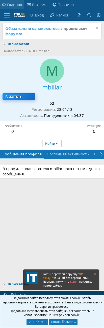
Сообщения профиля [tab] (22, 153)
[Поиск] (89, 15)
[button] (98, 15)
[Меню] (7, 15)
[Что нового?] (79, 15)
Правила (66, 4)
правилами (75, 28)
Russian (20, 294)
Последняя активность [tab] (68, 153)
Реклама (39, 4)
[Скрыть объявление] (96, 28)
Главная (14, 4)
